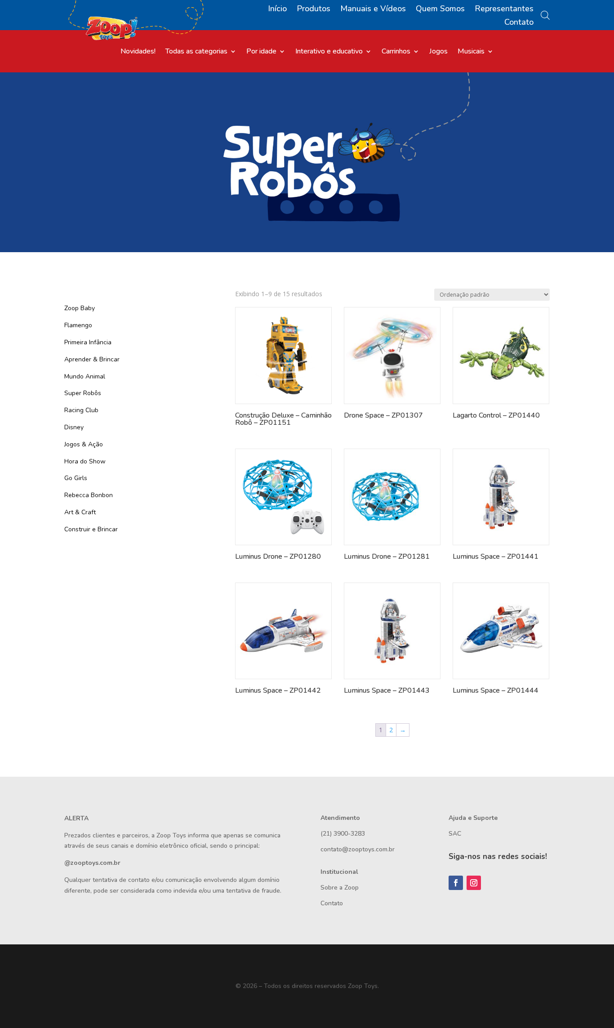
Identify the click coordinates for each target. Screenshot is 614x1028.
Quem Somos (440, 9)
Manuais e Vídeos (373, 9)
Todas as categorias (196, 52)
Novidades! (138, 52)
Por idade (261, 52)
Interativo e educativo (329, 52)
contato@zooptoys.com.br (357, 849)
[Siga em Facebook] (456, 883)
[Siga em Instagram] (474, 883)
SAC (455, 833)
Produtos (313, 9)
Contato (519, 23)
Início (277, 9)
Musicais (471, 52)
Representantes (504, 9)
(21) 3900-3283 (342, 833)
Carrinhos (396, 52)
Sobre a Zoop (339, 887)
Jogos (438, 52)
